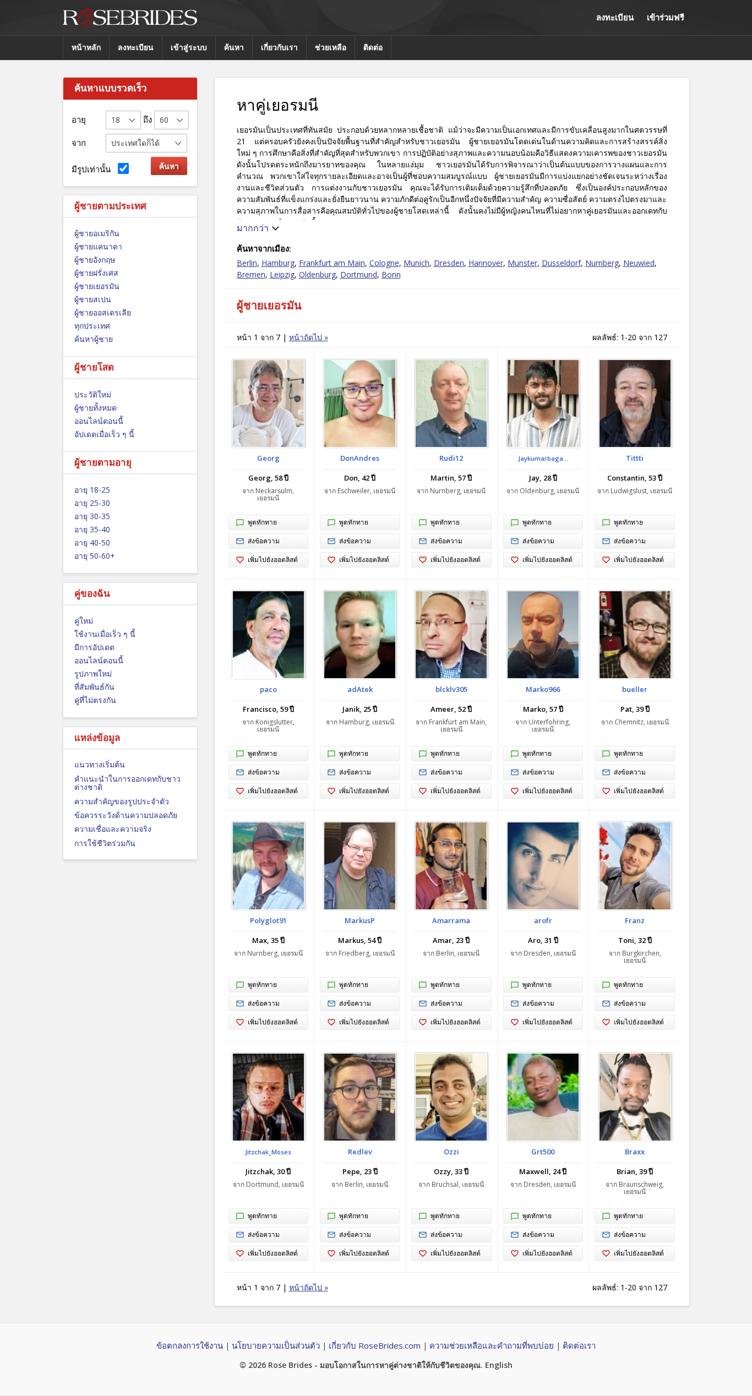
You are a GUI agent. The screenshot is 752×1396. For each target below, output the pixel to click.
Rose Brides (130, 18)
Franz (635, 920)
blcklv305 (451, 689)
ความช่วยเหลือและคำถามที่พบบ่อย (491, 1345)
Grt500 (542, 1152)
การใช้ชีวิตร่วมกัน (104, 843)
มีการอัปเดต (94, 647)
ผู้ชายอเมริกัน (96, 233)
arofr (543, 920)
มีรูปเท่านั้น (93, 168)
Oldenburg (317, 274)
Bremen (251, 274)
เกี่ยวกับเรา (279, 47)
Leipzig (282, 274)
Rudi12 (451, 458)
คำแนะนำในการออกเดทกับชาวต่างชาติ (127, 782)
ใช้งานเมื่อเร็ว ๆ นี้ (104, 634)
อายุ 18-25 (92, 489)
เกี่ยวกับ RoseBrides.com (375, 1345)
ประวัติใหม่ (92, 394)
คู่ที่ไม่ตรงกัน (95, 700)
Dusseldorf (561, 263)
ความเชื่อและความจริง (112, 829)
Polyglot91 (268, 920)
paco (268, 689)
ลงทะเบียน (615, 17)
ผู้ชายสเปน (92, 299)
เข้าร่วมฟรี (665, 17)
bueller (634, 689)
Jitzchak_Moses (268, 1152)
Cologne (384, 263)
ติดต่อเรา (579, 1345)
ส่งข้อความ (264, 541)
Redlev (360, 1152)
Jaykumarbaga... (543, 458)
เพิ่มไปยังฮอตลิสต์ (273, 559)
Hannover (485, 263)
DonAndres (359, 458)
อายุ (79, 119)
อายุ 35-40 (92, 529)
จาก (79, 142)
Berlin (247, 263)
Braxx (635, 1152)
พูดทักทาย (262, 522)
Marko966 (543, 689)
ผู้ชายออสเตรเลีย (102, 312)
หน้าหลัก (86, 47)
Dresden (449, 263)
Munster (522, 263)
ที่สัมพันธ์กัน (94, 686)
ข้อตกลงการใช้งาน (189, 1345)
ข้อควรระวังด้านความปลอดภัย (125, 815)
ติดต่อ (373, 47)
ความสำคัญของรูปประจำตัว (121, 801)
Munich (416, 263)
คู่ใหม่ (83, 620)
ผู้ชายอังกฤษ (94, 259)
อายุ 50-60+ (94, 555)
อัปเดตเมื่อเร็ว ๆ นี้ (104, 434)
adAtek (360, 689)
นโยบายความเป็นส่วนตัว (276, 1345)
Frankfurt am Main (332, 263)
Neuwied (639, 263)
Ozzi (451, 1152)
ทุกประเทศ (92, 325)
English (499, 1365)
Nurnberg (602, 263)
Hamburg (278, 263)
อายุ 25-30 (92, 503)
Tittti (635, 458)
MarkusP (360, 920)
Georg (268, 458)
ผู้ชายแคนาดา (98, 246)
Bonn (391, 274)
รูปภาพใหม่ (93, 673)
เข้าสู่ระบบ (189, 47)
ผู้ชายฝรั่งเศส (96, 273)
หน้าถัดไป (308, 337)
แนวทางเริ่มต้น (99, 764)
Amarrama (451, 920)
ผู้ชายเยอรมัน (96, 286)
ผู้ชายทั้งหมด (95, 407)
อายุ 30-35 (92, 516)
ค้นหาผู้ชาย (93, 339)
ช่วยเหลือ (330, 47)
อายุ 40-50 (92, 542)
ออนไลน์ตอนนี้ (98, 421)
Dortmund (358, 274)
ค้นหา (234, 47)
